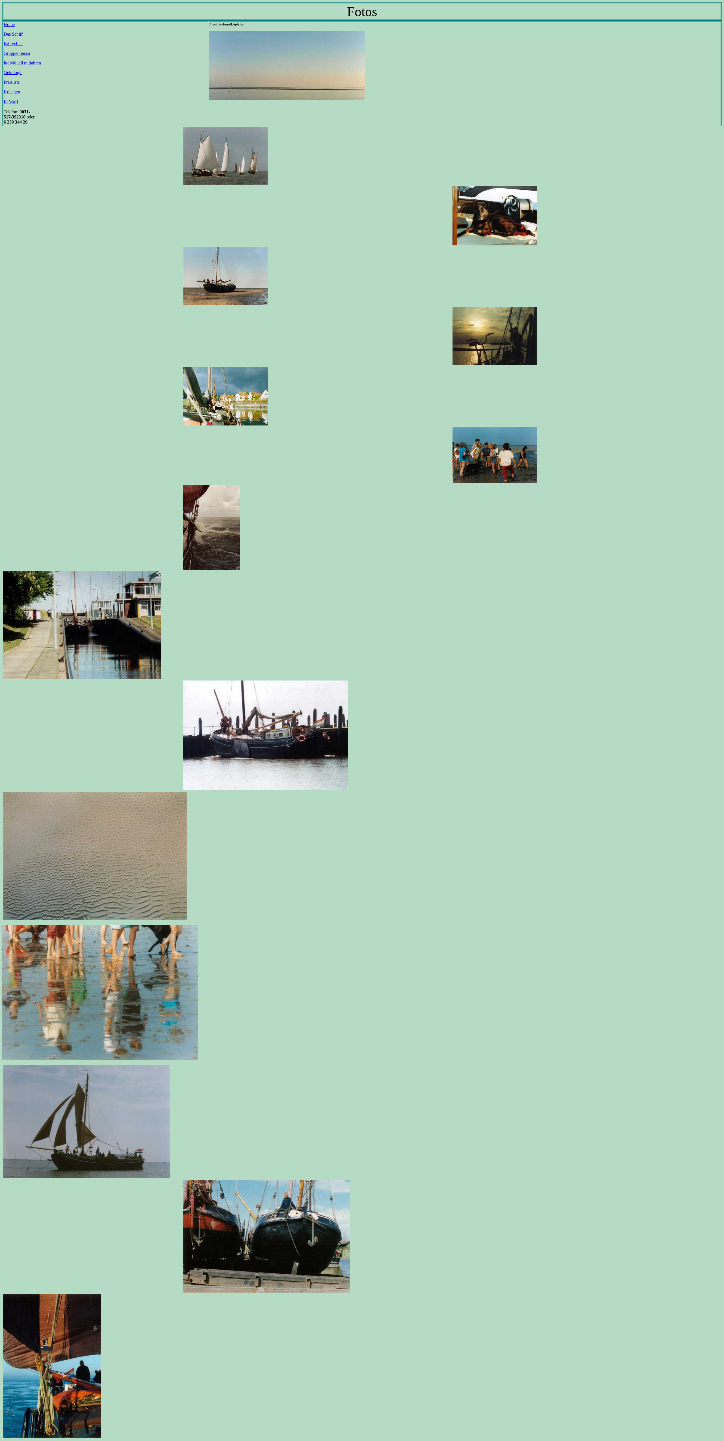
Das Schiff (13, 34)
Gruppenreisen (17, 53)
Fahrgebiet (13, 43)
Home (9, 24)
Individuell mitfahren (22, 63)
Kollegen (12, 91)
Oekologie (13, 72)
